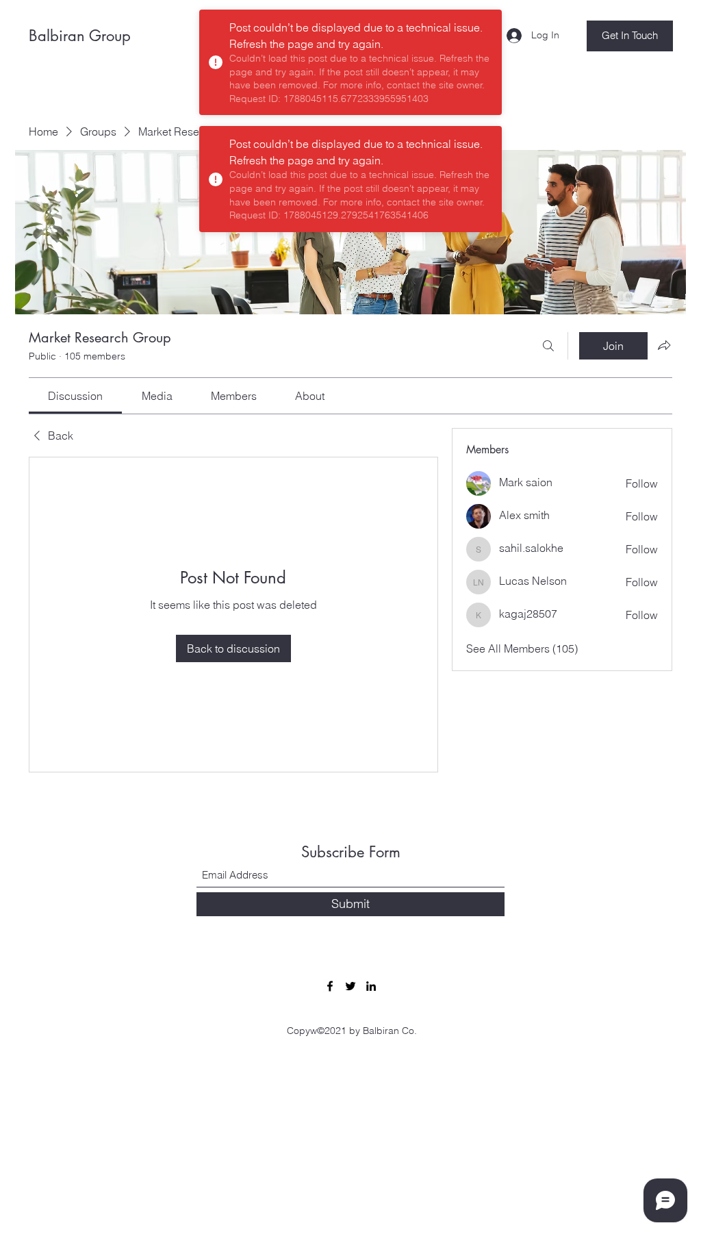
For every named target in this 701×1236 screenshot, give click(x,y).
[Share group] (664, 345)
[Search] (548, 346)
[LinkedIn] (371, 986)
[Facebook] (330, 986)
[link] (75, 396)
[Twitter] (350, 986)
